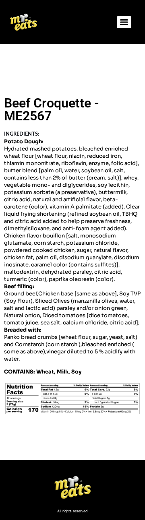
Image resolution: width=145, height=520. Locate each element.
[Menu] (124, 22)
